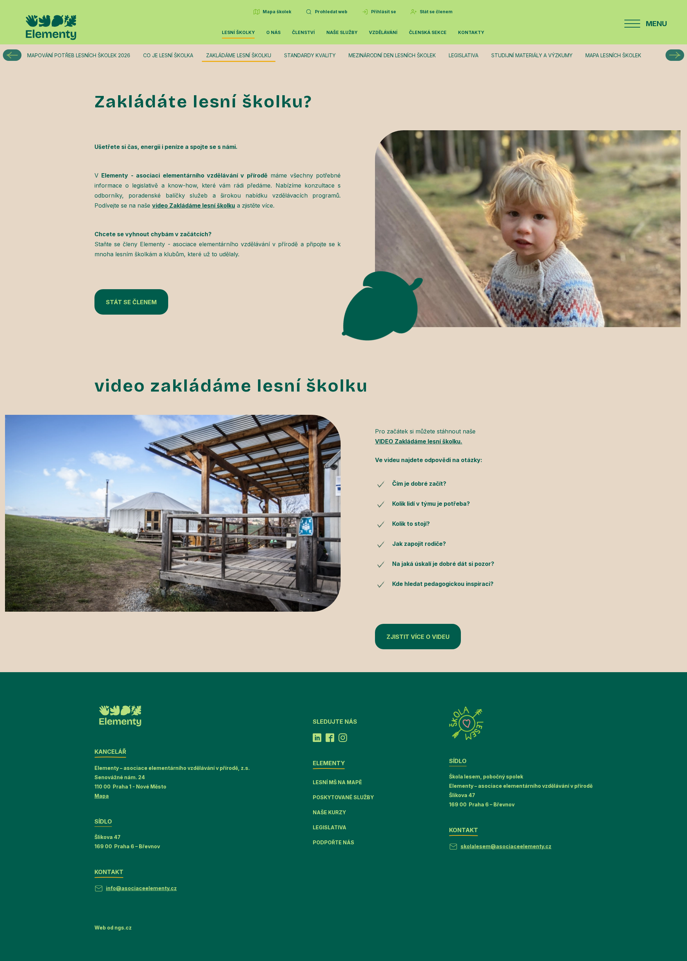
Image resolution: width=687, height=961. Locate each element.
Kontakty (471, 32)
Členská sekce (428, 32)
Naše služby (341, 32)
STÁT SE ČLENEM (131, 302)
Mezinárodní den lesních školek (392, 55)
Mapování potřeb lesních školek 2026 (78, 55)
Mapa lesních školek (613, 55)
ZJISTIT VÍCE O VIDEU (417, 636)
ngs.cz (123, 927)
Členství (303, 32)
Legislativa (463, 55)
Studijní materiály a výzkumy (531, 55)
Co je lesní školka (168, 55)
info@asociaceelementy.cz (141, 888)
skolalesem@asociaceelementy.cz (506, 846)
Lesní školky (238, 32)
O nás (273, 32)
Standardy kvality (310, 55)
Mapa (101, 796)
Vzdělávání (383, 32)
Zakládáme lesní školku (238, 55)
